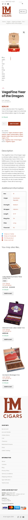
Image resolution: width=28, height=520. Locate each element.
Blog (3, 467)
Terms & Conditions (7, 473)
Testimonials (5, 483)
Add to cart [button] (8, 293)
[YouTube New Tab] (8, 4)
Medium (15, 205)
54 (14, 218)
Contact (4, 464)
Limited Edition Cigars (17, 134)
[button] (24, 32)
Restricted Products (7, 444)
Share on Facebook (10, 236)
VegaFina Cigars (10, 141)
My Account (5, 429)
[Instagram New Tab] (5, 4)
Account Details (6, 432)
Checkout (4, 441)
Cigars (8, 21)
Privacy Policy (5, 470)
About (3, 461)
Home (4, 21)
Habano (15, 209)
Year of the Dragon (16, 140)
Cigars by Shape (16, 21)
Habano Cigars (6, 134)
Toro (23, 21)
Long (14, 223)
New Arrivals (14, 136)
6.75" (14, 214)
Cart (3, 438)
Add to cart (14, 124)
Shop (3, 447)
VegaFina (7, 140)
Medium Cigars (6, 136)
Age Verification (6, 480)
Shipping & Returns (7, 477)
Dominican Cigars (18, 132)
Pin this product (9, 238)
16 (13, 194)
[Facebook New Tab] (3, 4)
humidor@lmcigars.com (11, 495)
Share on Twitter (9, 234)
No (14, 227)
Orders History (6, 435)
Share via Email (8, 240)
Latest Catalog (6, 450)
